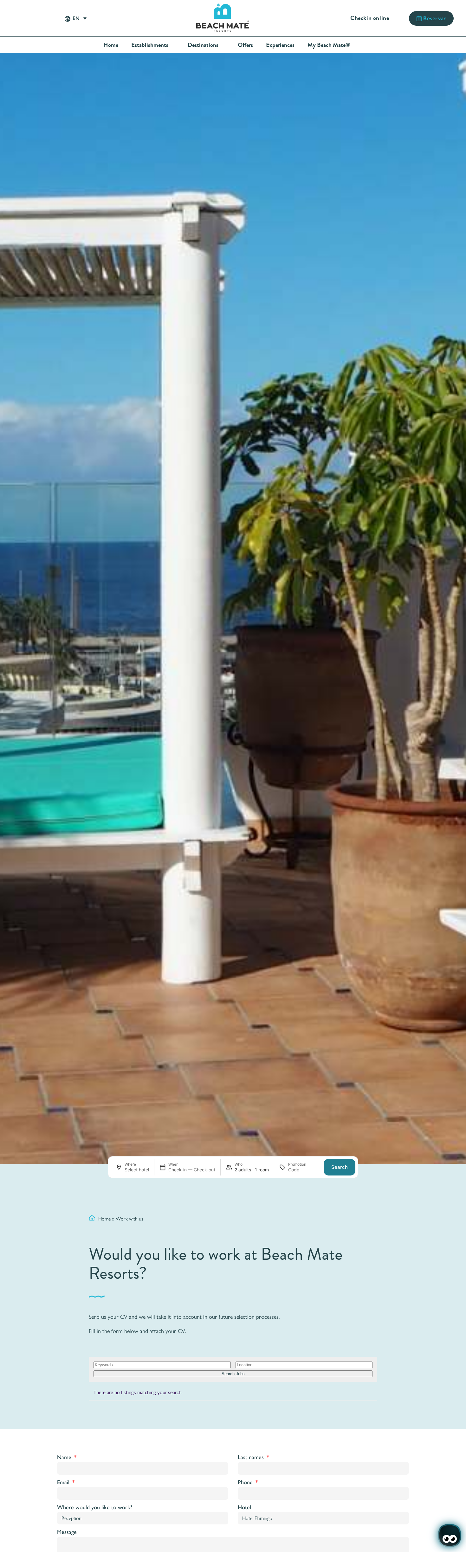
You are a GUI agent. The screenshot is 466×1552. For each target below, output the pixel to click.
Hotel (244, 1507)
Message (67, 1532)
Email (64, 1482)
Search (339, 1167)
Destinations (203, 45)
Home (110, 45)
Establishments (149, 45)
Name (65, 1457)
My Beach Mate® (328, 45)
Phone (246, 1482)
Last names (251, 1457)
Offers (245, 45)
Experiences (280, 45)
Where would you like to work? (94, 1507)
